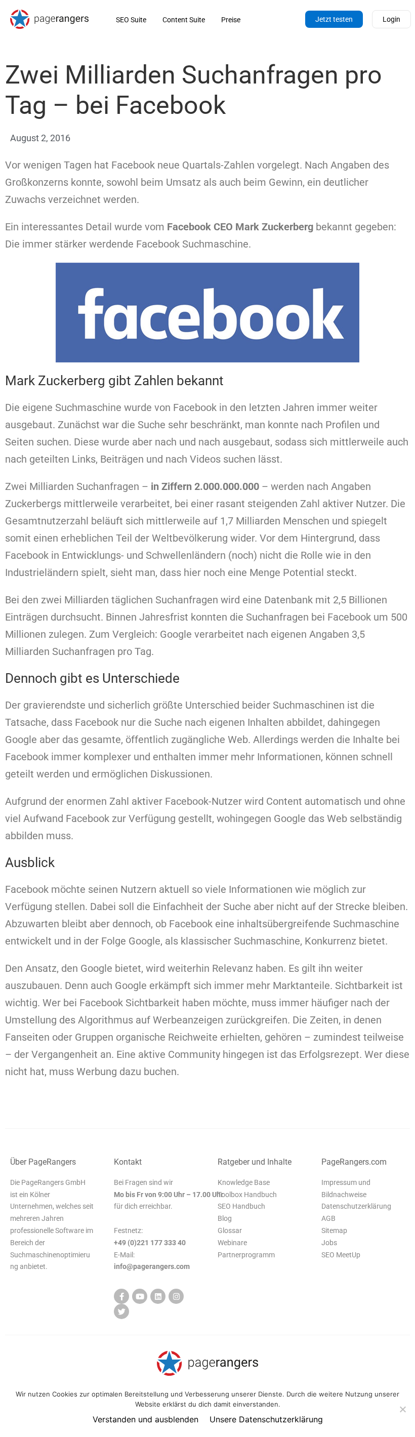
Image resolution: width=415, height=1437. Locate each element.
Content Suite (183, 20)
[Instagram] (176, 1296)
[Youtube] (139, 1296)
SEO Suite (131, 20)
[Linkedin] (157, 1296)
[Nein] (402, 1409)
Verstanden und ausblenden (145, 1419)
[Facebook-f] (121, 1296)
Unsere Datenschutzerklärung (266, 1419)
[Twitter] (121, 1311)
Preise (230, 20)
